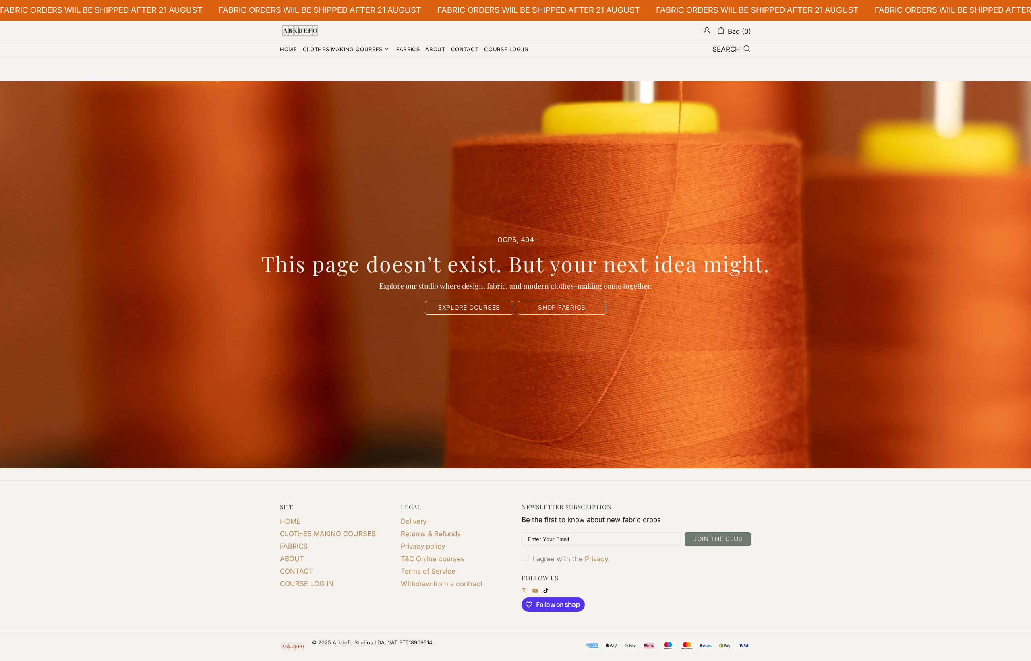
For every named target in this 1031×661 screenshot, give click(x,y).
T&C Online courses (432, 559)
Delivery (413, 521)
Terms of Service (428, 571)
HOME (290, 521)
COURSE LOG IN (306, 584)
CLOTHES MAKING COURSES (328, 534)
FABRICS (294, 546)
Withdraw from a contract (442, 584)
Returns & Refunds (431, 534)
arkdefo (300, 30)
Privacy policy (423, 546)
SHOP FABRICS (562, 307)
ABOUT (292, 559)
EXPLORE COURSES (469, 307)
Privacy (596, 559)
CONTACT (296, 571)
